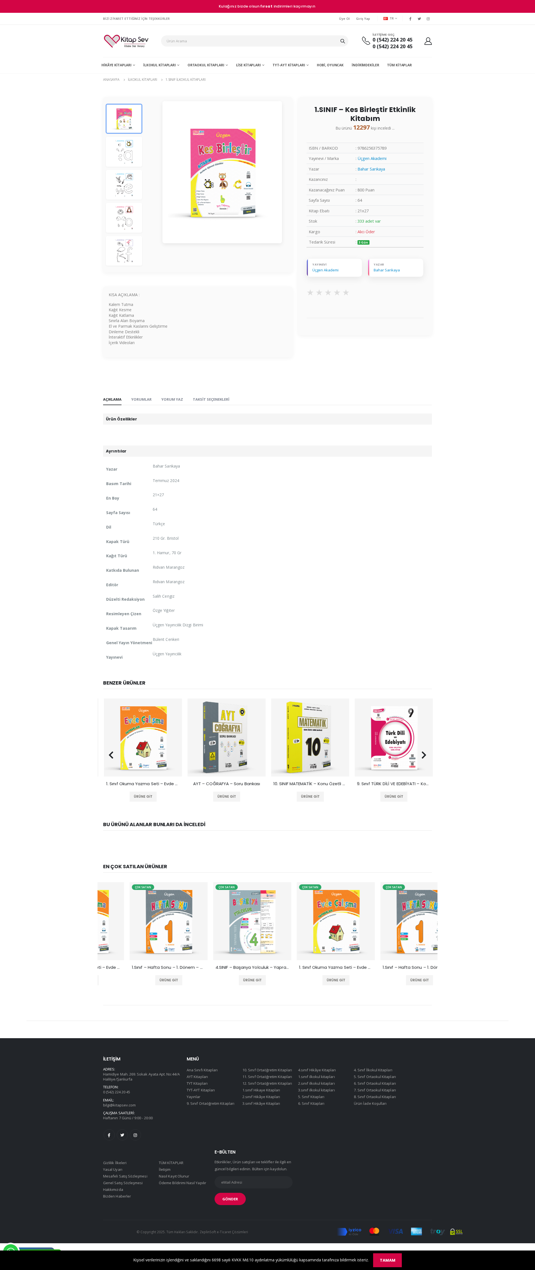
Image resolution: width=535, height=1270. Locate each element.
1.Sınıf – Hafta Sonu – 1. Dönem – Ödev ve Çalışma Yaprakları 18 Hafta (142, 967)
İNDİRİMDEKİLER (365, 65)
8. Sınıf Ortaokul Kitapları (375, 1096)
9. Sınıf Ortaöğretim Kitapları (210, 1103)
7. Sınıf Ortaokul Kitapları (375, 1090)
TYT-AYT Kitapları (289, 65)
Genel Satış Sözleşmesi (123, 1182)
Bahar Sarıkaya (371, 169)
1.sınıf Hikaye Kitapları (261, 1090)
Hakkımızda (113, 1189)
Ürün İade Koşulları (370, 1103)
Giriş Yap (363, 18)
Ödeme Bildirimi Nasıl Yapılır (182, 1182)
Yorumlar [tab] (141, 399)
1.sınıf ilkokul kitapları (186, 79)
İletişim (165, 1169)
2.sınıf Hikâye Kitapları (261, 1096)
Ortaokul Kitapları (206, 65)
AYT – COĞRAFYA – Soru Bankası (225, 784)
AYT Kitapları (197, 1076)
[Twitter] (419, 18)
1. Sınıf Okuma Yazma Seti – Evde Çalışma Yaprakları (142, 784)
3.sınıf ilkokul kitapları (316, 1090)
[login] (428, 41)
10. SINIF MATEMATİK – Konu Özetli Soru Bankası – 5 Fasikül (309, 784)
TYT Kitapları (197, 1083)
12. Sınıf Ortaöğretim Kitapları (267, 1083)
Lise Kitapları (248, 65)
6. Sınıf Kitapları (311, 1103)
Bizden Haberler (117, 1196)
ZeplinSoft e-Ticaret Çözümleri (224, 1232)
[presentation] (111, 755)
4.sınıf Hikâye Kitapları (317, 1069)
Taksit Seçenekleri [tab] (211, 399)
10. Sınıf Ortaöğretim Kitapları (267, 1069)
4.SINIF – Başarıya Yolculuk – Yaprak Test (225, 967)
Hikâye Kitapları (116, 65)
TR (392, 18)
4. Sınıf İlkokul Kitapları (373, 1069)
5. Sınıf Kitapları (311, 1096)
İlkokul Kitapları (159, 65)
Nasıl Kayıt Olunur (174, 1176)
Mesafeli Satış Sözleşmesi (125, 1176)
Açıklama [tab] (112, 399)
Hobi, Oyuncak (330, 65)
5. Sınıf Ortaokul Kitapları (375, 1076)
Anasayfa (111, 79)
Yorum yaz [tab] (172, 399)
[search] (342, 41)
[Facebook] (410, 18)
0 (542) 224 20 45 (392, 40)
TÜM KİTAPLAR (399, 65)
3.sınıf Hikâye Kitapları (261, 1103)
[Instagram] (428, 18)
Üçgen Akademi (372, 158)
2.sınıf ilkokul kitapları (316, 1083)
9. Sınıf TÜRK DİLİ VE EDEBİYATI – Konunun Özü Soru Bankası (393, 784)
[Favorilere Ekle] (134, 797)
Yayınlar (194, 1096)
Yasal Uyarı (112, 1169)
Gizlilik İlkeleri (115, 1162)
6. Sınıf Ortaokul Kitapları (375, 1083)
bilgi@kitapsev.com (119, 1105)
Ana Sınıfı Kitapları (202, 1069)
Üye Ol (344, 18)
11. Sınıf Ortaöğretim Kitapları (267, 1076)
